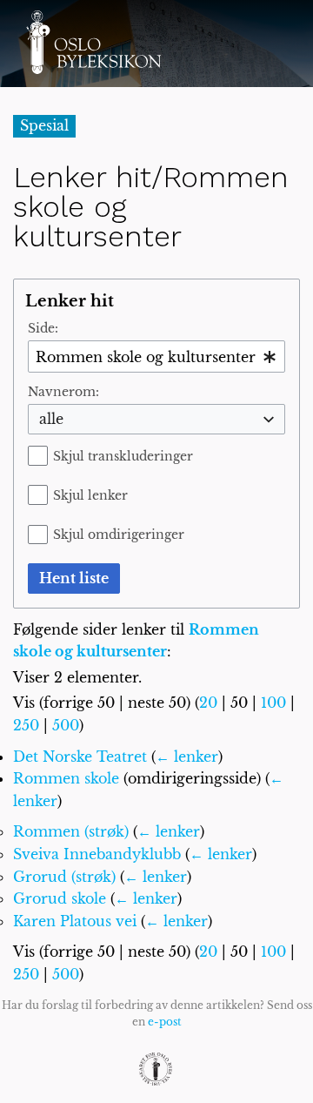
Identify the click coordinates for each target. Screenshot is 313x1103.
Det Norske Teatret (80, 756)
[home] (93, 41)
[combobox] (156, 356)
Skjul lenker (90, 495)
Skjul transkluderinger (123, 456)
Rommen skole (66, 778)
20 (208, 702)
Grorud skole (59, 898)
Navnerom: (63, 392)
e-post (165, 1021)
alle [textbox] (51, 418)
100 (273, 702)
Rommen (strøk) (71, 831)
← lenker (187, 756)
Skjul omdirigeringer (118, 534)
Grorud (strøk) (64, 876)
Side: (43, 328)
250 (26, 725)
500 (65, 725)
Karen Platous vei (75, 921)
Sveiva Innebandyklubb (97, 854)
